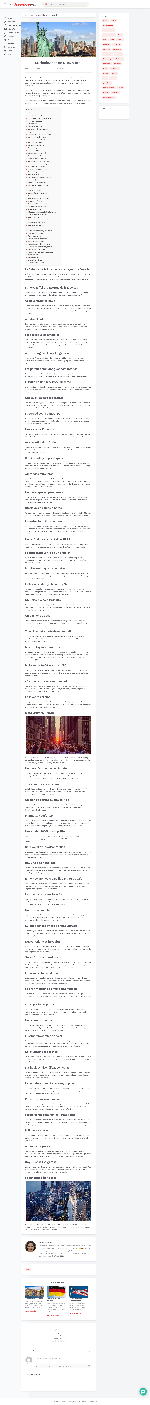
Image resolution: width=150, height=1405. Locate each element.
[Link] (63, 1366)
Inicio (10, 18)
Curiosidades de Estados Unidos (75, 1300)
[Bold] (37, 1366)
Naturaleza (11, 47)
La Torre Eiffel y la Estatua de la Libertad (40, 118)
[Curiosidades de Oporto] (34, 1292)
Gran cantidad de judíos (36, 145)
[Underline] (43, 1366)
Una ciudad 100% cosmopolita (38, 204)
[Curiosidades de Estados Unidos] (78, 1292)
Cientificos (106, 49)
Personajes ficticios (108, 87)
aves (104, 39)
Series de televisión (108, 97)
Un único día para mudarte (36, 172)
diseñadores (119, 59)
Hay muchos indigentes (35, 260)
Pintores (120, 87)
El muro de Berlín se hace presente (39, 134)
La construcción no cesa (36, 263)
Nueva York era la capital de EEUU (38, 161)
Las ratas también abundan (37, 158)
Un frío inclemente (34, 217)
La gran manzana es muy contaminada (40, 231)
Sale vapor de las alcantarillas (37, 206)
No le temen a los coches (36, 241)
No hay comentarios (46, 69)
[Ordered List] (50, 1366)
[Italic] (40, 1366)
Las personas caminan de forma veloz (40, 252)
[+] (69, 1366)
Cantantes (106, 44)
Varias (10, 54)
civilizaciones (117, 49)
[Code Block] (60, 1366)
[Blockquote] (56, 1366)
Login (89, 1351)
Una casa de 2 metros (35, 142)
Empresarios (106, 63)
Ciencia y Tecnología (15, 25)
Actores (105, 20)
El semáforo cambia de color (37, 239)
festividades (117, 63)
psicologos (115, 92)
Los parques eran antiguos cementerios (41, 132)
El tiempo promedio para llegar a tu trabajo (42, 212)
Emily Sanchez (46, 1242)
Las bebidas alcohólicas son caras (39, 244)
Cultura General (13, 33)
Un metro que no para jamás (37, 153)
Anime (120, 35)
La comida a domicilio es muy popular (40, 247)
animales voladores (108, 35)
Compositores (107, 54)
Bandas (112, 39)
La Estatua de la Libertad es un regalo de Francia (43, 116)
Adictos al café (32, 124)
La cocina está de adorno (36, 228)
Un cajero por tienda (34, 236)
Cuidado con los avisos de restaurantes (41, 220)
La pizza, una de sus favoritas (37, 214)
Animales (11, 22)
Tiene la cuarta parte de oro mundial (39, 177)
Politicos (105, 92)
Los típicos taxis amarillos (36, 126)
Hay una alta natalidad (35, 209)
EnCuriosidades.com (60, 1402)
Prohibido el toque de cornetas (38, 166)
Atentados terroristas (35, 150)
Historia (11, 44)
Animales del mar (108, 25)
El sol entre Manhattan (35, 190)
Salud (10, 51)
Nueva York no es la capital (36, 223)
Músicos (114, 73)
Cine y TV (11, 29)
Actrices (113, 20)
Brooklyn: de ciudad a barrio (37, 156)
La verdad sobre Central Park (37, 140)
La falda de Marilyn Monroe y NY (38, 169)
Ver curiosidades (30, 1311)
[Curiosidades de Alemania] (56, 1292)
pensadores (106, 83)
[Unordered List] (53, 1366)
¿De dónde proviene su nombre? (38, 185)
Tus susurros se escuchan (36, 196)
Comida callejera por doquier (37, 148)
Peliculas (113, 78)
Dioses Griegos (107, 59)
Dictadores (118, 54)
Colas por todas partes (35, 233)
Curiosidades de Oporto (34, 1299)
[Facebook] (104, 113)
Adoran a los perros (34, 257)
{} (66, 1366)
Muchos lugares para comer (37, 180)
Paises (105, 78)
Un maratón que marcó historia (38, 193)
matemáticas (114, 68)
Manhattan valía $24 (35, 201)
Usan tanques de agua (35, 121)
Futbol (105, 68)
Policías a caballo (33, 255)
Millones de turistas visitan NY (37, 182)
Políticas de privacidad (89, 1402)
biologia (120, 39)
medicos (105, 73)
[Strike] (46, 1366)
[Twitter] (110, 113)
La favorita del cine (34, 188)
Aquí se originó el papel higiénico (38, 129)
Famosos (11, 40)
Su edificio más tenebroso (36, 225)
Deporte (11, 36)
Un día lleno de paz (34, 174)
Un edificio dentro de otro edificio (39, 199)
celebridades (116, 44)
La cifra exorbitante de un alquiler (38, 164)
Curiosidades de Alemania (53, 1300)
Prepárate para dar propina (36, 249)
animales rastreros (108, 30)
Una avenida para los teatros (37, 137)
